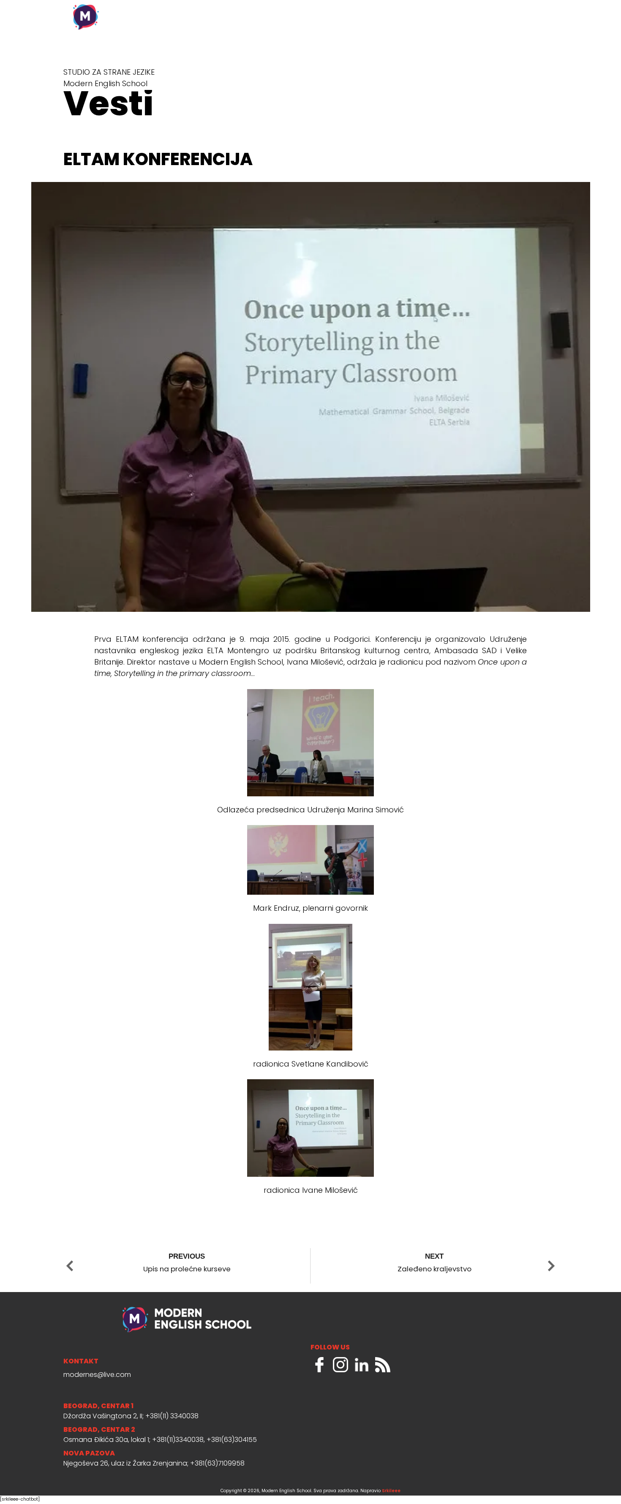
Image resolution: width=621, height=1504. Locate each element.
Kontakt (531, 16)
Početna (309, 16)
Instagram (340, 1364)
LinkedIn (361, 1364)
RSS (383, 1364)
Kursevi (446, 16)
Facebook (319, 1364)
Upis (487, 16)
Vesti (403, 16)
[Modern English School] (137, 12)
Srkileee (391, 1491)
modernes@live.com (97, 1375)
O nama (359, 16)
